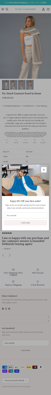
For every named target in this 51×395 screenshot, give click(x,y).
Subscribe (25, 223)
